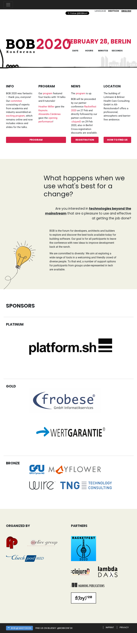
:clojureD (76, 121)
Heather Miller (46, 106)
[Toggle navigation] (8, 4)
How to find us (117, 139)
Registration (85, 139)
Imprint (110, 627)
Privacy (124, 627)
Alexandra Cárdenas (49, 114)
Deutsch (113, 11)
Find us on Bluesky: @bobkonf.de (54, 628)
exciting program (15, 115)
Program (36, 139)
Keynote (42, 110)
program (47, 93)
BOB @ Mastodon (21, 628)
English (126, 11)
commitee (16, 100)
